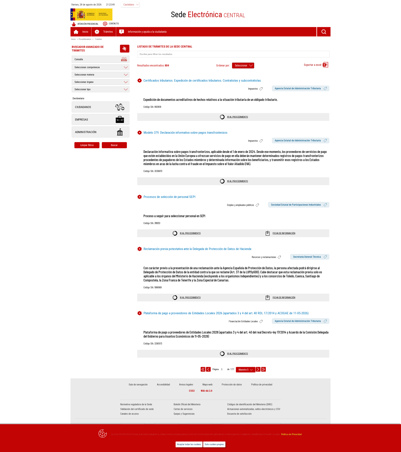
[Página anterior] (208, 369)
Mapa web (208, 384)
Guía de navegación (138, 384)
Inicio (73, 39)
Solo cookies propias (214, 444)
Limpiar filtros (87, 145)
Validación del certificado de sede (137, 409)
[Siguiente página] (258, 369)
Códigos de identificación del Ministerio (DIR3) (249, 404)
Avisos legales (186, 384)
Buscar (114, 145)
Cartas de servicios (183, 409)
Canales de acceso (129, 413)
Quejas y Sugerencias (184, 413)
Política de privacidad (261, 384)
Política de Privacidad (291, 434)
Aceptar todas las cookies (189, 444)
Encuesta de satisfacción (239, 413)
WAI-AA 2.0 (206, 390)
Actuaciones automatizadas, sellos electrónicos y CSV (253, 409)
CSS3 (192, 390)
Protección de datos (232, 384)
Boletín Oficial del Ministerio (187, 404)
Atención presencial (88, 24)
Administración (85, 132)
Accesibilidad (163, 384)
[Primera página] (203, 369)
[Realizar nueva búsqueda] (323, 31)
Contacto (114, 23)
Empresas (81, 119)
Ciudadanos (83, 107)
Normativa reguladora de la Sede (136, 404)
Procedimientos (85, 39)
